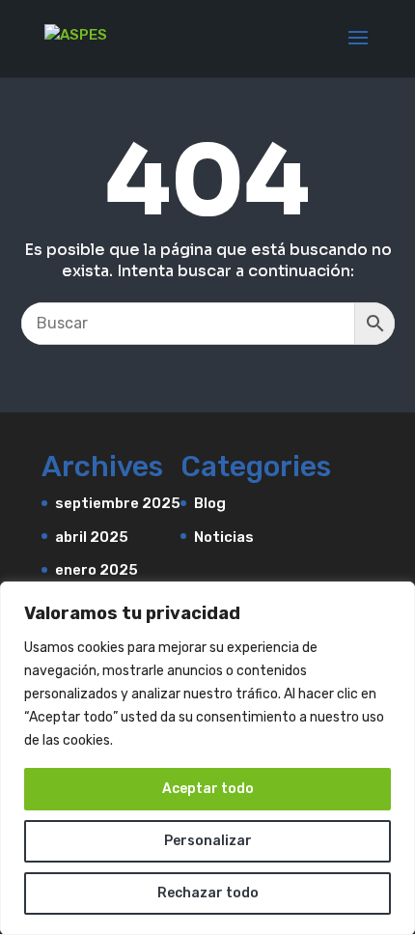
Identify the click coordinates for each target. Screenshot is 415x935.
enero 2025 (96, 570)
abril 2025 (91, 537)
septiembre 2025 (117, 503)
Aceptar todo (208, 788)
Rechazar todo (208, 893)
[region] (207, 758)
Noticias (224, 537)
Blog (210, 503)
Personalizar (208, 841)
